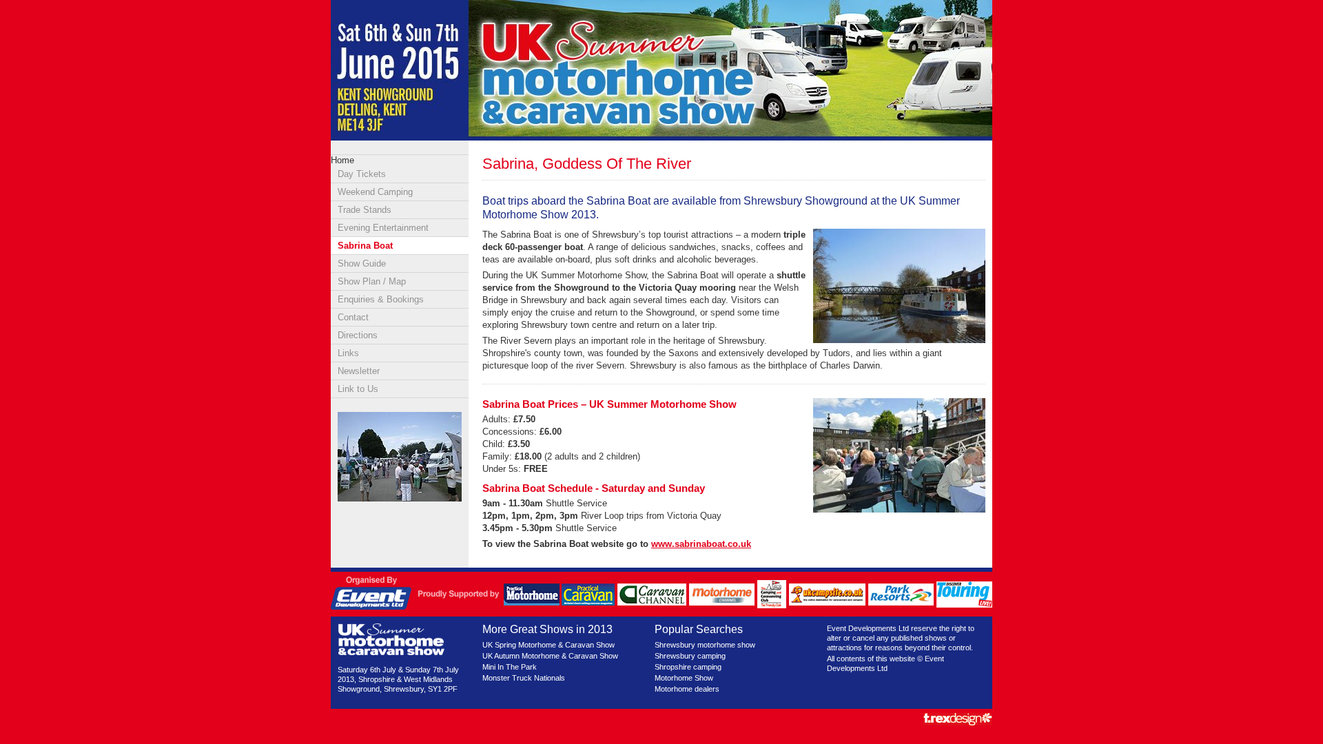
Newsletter (359, 371)
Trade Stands (364, 210)
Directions (358, 335)
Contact (353, 317)
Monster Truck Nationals (523, 678)
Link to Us (358, 389)
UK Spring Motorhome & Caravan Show (548, 645)
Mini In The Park (509, 667)
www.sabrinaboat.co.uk (701, 544)
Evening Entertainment (383, 228)
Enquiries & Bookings (381, 299)
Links (348, 353)
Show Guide (362, 263)
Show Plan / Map (372, 281)
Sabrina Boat (365, 245)
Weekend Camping (375, 192)
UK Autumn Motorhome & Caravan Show (550, 656)
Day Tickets (362, 174)
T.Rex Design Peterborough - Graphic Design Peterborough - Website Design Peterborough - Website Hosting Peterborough (957, 719)
